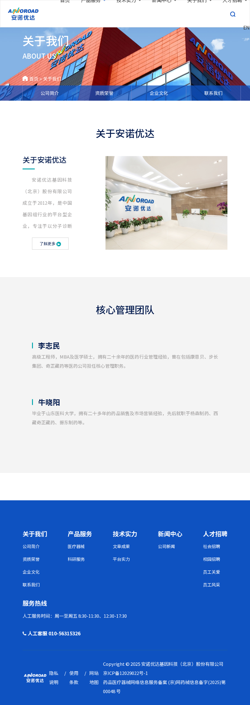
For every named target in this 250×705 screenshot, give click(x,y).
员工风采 (211, 585)
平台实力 (121, 559)
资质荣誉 (104, 93)
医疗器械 (76, 546)
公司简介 (50, 93)
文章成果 (121, 546)
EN (246, 27)
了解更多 (48, 243)
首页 (33, 78)
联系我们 (213, 93)
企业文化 (159, 93)
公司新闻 (166, 546)
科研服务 (76, 559)
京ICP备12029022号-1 (125, 673)
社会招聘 (211, 546)
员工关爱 (211, 572)
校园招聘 (211, 559)
